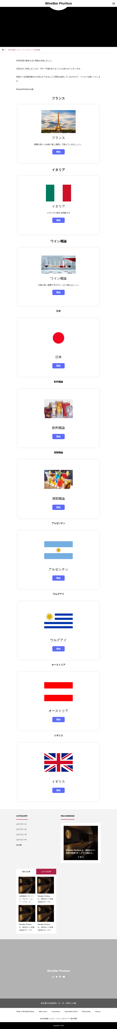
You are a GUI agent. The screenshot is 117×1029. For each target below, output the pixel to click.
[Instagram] (53, 977)
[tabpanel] (81, 843)
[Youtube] (64, 977)
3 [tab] (83, 857)
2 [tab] (81, 857)
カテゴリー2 (21, 829)
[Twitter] (57, 977)
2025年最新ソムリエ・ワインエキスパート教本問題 (58, 1018)
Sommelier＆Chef (71, 1011)
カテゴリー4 (21, 840)
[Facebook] (60, 977)
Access (97, 1011)
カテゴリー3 (21, 835)
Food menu (56, 1011)
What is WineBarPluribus (25, 1011)
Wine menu (43, 1011)
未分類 (19, 845)
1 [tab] (79, 857)
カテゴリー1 (21, 824)
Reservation (86, 1011)
